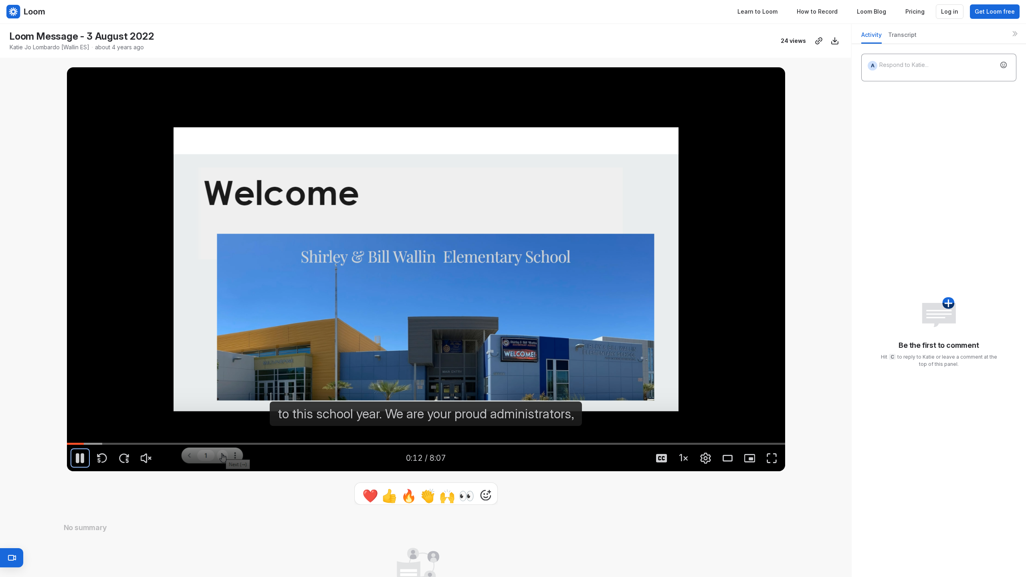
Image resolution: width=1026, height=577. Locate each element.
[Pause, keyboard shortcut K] (80, 458)
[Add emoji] (1003, 65)
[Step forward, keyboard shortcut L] (124, 458)
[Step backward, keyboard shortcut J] (102, 458)
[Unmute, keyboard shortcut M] (146, 458)
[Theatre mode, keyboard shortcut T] (728, 458)
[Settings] (706, 458)
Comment (508, 493)
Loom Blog (871, 11)
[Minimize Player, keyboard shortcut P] (750, 458)
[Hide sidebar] (1015, 33)
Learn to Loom (757, 11)
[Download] (834, 40)
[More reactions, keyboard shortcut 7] (448, 494)
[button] (71, 437)
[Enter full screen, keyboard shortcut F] (772, 458)
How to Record (817, 11)
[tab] (871, 37)
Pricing (915, 11)
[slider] (426, 443)
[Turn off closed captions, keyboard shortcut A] (662, 458)
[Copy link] (818, 40)
